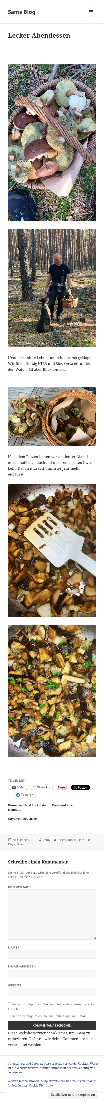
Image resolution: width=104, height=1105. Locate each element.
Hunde (71, 840)
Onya (11, 844)
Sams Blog (22, 11)
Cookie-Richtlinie (41, 1085)
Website (15, 985)
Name (14, 947)
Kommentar (19, 887)
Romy (46, 840)
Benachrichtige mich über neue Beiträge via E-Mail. (49, 1016)
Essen (62, 840)
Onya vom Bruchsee (22, 819)
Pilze (19, 844)
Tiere (80, 840)
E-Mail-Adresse (22, 966)
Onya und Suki (62, 805)
